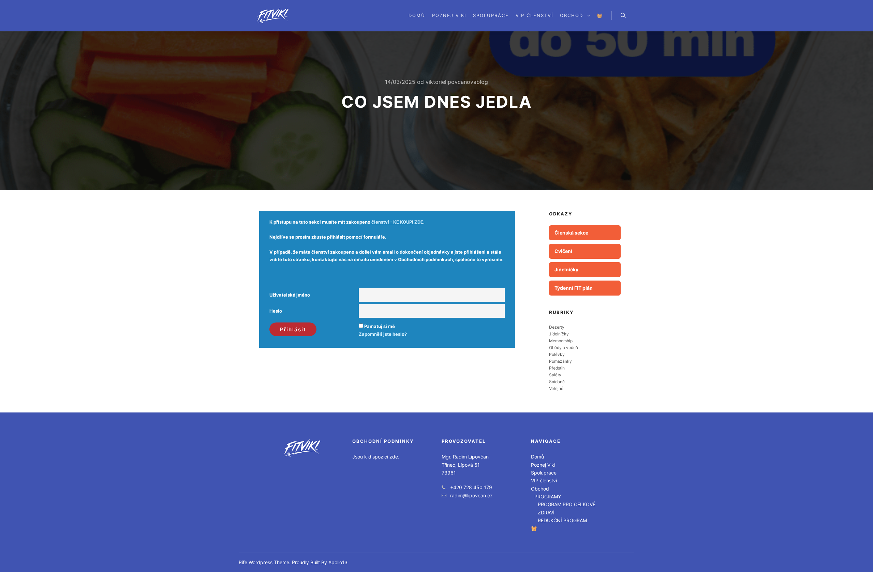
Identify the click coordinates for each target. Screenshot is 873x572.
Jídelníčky (566, 269)
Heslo (275, 311)
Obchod (540, 489)
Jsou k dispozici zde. (375, 457)
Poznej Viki (543, 465)
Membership (561, 340)
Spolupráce (544, 473)
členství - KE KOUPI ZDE (397, 222)
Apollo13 (337, 562)
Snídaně (557, 381)
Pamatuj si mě (379, 326)
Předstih (557, 368)
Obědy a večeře (564, 347)
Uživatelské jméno (289, 295)
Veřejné (556, 388)
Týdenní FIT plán (573, 288)
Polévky (557, 354)
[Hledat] (623, 15)
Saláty (555, 374)
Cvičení (563, 251)
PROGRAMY (547, 496)
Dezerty (556, 327)
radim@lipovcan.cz (471, 495)
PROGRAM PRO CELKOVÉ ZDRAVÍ (566, 508)
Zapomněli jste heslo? (383, 334)
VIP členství (544, 480)
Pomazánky (560, 361)
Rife (243, 562)
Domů (537, 457)
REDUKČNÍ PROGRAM (562, 520)
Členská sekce (571, 233)
